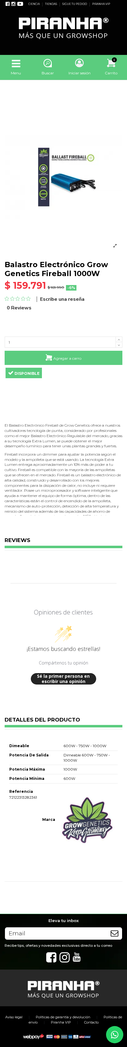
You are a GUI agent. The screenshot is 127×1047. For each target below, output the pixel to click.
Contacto (91, 1022)
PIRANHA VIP (101, 4)
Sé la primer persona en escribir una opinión (63, 679)
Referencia (21, 791)
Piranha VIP (61, 1022)
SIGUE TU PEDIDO (75, 4)
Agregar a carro (67, 358)
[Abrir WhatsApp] (114, 1034)
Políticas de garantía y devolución (63, 1017)
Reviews (17, 540)
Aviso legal (14, 1017)
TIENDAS (51, 4)
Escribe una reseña (62, 299)
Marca (48, 819)
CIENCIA (34, 4)
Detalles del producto (42, 720)
